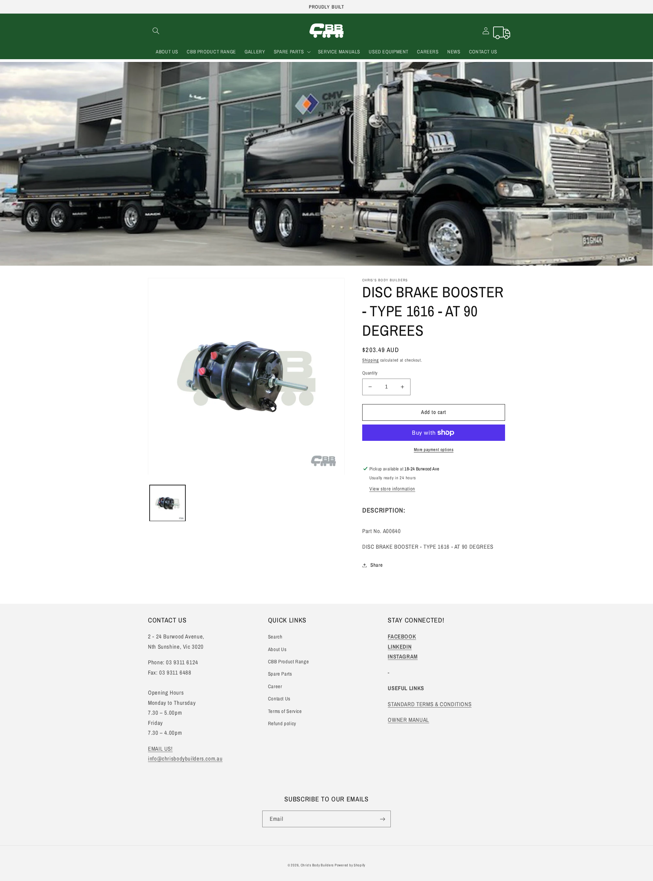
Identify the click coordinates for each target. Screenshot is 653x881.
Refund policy (282, 723)
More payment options (434, 449)
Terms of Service (285, 711)
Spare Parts (280, 673)
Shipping (370, 360)
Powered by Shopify (350, 865)
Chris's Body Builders (318, 865)
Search (275, 636)
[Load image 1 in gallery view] (167, 503)
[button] (156, 30)
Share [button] (376, 565)
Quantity (370, 373)
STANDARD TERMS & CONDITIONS (429, 704)
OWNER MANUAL (408, 720)
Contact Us (279, 698)
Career (275, 686)
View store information (392, 488)
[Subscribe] (382, 819)
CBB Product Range (288, 661)
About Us (277, 649)
